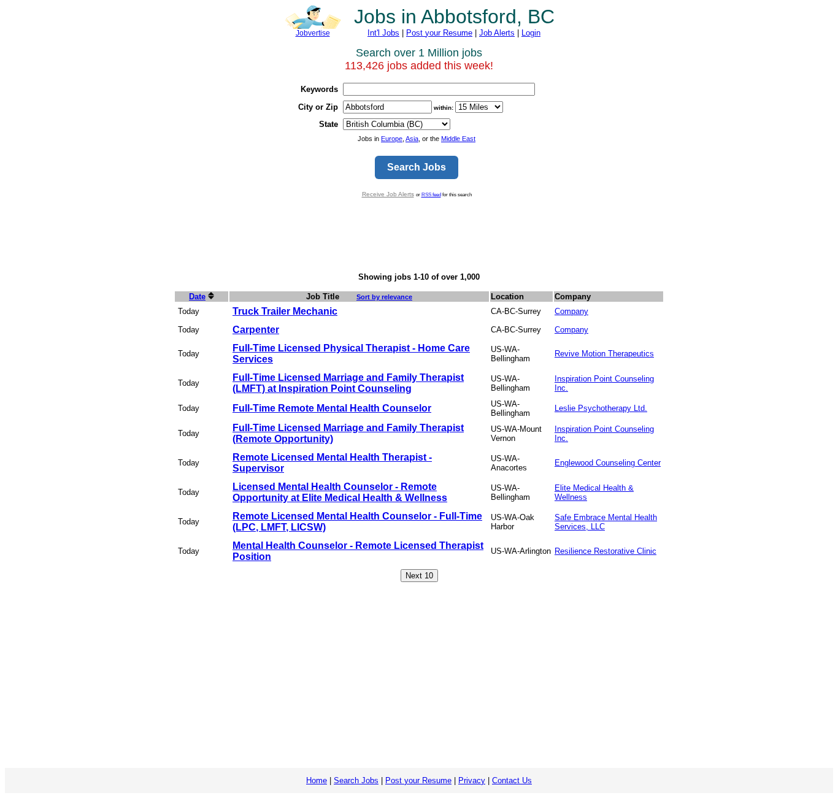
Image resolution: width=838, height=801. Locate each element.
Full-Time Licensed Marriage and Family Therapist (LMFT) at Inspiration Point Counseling (348, 383)
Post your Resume (439, 32)
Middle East (458, 138)
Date (197, 296)
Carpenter (256, 329)
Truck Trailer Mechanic (285, 311)
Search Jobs (356, 780)
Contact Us (512, 780)
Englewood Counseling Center (608, 462)
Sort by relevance (384, 297)
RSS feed (431, 194)
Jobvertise (313, 33)
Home (316, 780)
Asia (412, 138)
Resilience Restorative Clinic (605, 551)
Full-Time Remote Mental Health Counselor (332, 408)
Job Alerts (497, 32)
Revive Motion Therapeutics (604, 353)
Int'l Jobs (383, 32)
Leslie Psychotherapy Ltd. (601, 408)
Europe (391, 138)
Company (571, 311)
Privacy (471, 780)
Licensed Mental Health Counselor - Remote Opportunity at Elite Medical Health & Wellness (340, 492)
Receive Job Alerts (388, 194)
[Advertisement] (419, 235)
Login (530, 32)
